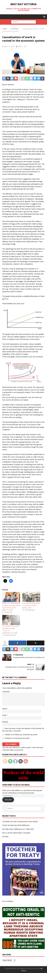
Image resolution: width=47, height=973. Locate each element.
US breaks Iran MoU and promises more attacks (20, 821)
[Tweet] (35, 643)
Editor (20, 46)
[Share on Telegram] (35, 79)
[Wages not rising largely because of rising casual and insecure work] (11, 597)
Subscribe (8, 800)
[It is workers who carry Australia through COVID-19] (11, 620)
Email (4, 715)
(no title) (5, 836)
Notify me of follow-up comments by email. (21, 734)
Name (4, 709)
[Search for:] (23, 22)
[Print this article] (23, 79)
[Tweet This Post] (8, 79)
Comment (6, 692)
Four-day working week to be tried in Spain (31, 604)
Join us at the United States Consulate (16, 833)
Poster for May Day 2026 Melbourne (15, 825)
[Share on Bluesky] (39, 79)
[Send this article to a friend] (19, 79)
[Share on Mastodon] (31, 79)
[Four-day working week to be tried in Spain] (31, 597)
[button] (43, 16)
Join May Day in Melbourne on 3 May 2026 (18, 829)
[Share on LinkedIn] (12, 79)
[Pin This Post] (16, 79)
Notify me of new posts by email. (17, 738)
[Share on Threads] (42, 79)
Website (5, 722)
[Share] (17, 643)
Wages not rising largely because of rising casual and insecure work (11, 605)
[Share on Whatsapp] (27, 79)
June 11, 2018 (9, 46)
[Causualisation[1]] (23, 73)
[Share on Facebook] (4, 79)
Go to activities (7, 901)
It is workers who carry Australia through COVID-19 (10, 628)
